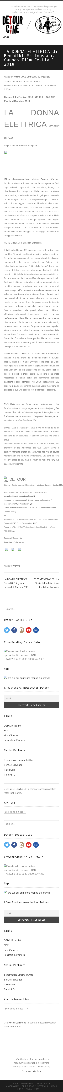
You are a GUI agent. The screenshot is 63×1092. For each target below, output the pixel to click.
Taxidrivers (9, 769)
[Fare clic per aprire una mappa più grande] (27, 678)
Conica (31, 1071)
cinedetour (45, 76)
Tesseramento (27, 1083)
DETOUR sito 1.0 (12, 725)
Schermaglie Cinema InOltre (18, 760)
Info (36, 1089)
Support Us (17, 538)
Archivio (16, 565)
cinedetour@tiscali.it (27, 496)
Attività (20, 1089)
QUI (17, 504)
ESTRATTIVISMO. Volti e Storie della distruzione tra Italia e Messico (46, 583)
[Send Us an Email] (29, 3)
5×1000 (54, 1086)
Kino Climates (11, 735)
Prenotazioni (43, 1083)
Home (15, 1083)
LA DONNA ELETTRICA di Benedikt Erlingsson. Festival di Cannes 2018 (17, 583)
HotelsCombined (17, 789)
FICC (6, 730)
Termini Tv (9, 774)
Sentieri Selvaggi (13, 764)
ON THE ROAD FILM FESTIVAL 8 (35, 1086)
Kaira (39, 1071)
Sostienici (7, 538)
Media (29, 1089)
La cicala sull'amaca (14, 740)
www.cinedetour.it (11, 496)
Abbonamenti (12, 1086)
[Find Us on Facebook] (32, 3)
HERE (13, 523)
